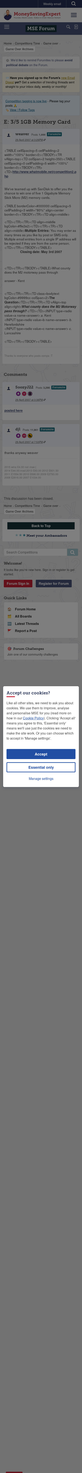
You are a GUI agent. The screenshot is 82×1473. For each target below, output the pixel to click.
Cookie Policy (33, 718)
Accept (41, 754)
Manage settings (41, 778)
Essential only (41, 767)
